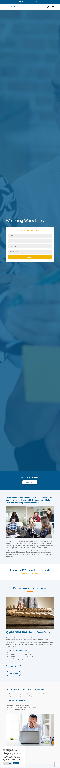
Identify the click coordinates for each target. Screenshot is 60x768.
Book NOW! (30, 482)
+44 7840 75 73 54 (12, 2)
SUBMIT (29, 257)
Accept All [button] (16, 763)
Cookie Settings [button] (7, 763)
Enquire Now (13, 673)
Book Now (13, 666)
